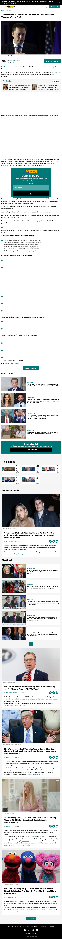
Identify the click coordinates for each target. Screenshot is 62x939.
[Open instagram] (37, 930)
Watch (11, 364)
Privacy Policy (18, 926)
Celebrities (30, 430)
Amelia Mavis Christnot (12, 692)
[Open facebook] (25, 930)
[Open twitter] (29, 930)
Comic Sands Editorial (14, 60)
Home (2, 10)
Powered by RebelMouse (31, 936)
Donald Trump (31, 413)
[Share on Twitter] (53, 541)
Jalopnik (16, 364)
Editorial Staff (42, 926)
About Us (10, 926)
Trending (8, 10)
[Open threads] (33, 930)
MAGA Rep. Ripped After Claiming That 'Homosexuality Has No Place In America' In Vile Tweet (29, 687)
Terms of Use (26, 926)
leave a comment (52, 61)
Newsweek (25, 841)
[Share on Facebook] (50, 541)
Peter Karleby (9, 541)
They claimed (5, 159)
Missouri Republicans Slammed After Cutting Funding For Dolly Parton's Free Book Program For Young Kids (28, 2)
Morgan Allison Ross (11, 897)
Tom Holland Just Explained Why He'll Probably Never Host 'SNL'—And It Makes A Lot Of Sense (42, 433)
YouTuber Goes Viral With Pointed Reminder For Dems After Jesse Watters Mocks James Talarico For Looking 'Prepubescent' (43, 603)
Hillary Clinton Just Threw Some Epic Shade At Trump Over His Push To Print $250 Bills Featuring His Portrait (42, 572)
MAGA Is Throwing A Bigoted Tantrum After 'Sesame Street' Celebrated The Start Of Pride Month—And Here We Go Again (30, 891)
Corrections (34, 926)
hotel (35, 837)
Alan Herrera (9, 757)
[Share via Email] (57, 541)
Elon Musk (4, 67)
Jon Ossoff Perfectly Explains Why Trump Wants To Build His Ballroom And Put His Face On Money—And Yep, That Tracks (42, 634)
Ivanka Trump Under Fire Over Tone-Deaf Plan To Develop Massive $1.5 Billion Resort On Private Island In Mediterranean (30, 820)
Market (6, 364)
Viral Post (30, 599)
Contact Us (51, 926)
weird (20, 547)
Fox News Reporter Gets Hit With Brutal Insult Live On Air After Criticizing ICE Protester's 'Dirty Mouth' (42, 587)
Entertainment (31, 397)
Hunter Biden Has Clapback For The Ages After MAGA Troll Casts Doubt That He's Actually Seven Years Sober (43, 385)
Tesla (55, 72)
